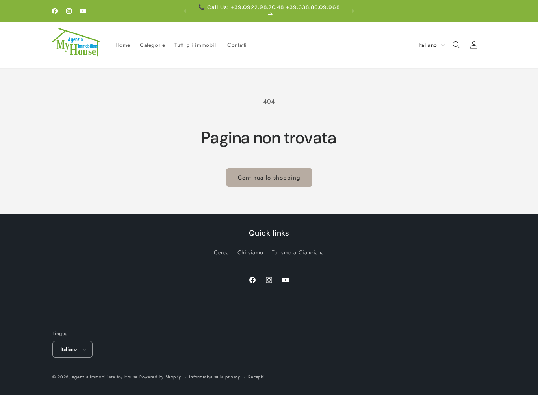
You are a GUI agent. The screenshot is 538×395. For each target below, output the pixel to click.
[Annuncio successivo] (353, 11)
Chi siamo (250, 252)
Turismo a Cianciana (298, 252)
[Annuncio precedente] (185, 11)
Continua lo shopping (269, 177)
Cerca (221, 252)
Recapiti (256, 377)
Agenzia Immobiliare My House (105, 377)
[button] (456, 45)
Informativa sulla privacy (214, 377)
